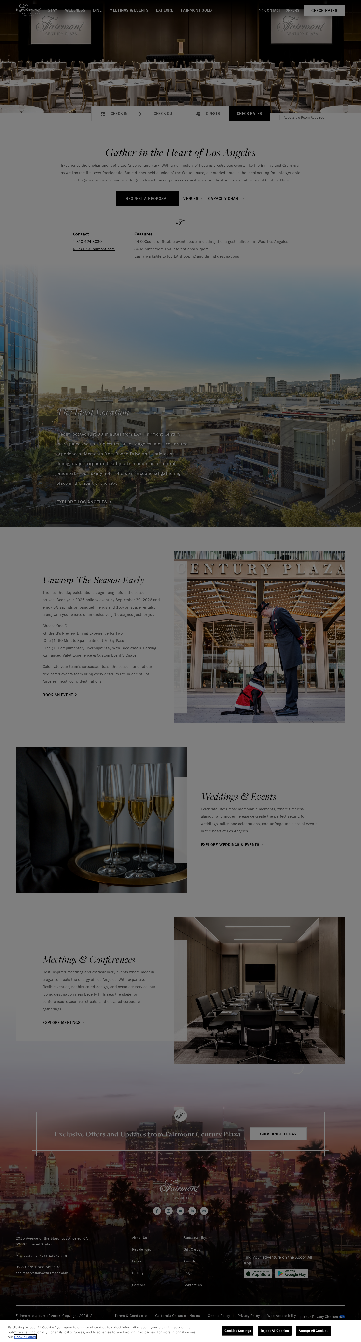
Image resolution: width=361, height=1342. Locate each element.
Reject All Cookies (275, 1330)
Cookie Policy (25, 1337)
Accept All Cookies (313, 1330)
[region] (180, 1331)
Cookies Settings (237, 1330)
